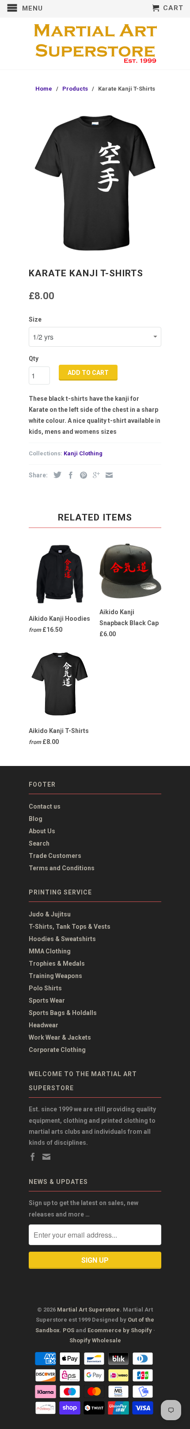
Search (39, 843)
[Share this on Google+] (94, 475)
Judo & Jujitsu (50, 914)
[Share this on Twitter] (55, 475)
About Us (42, 831)
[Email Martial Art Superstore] (46, 1157)
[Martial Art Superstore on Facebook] (33, 1157)
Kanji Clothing (83, 453)
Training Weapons (55, 975)
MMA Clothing (50, 951)
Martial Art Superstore (88, 1309)
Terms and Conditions (62, 868)
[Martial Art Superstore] (95, 43)
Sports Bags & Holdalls (63, 1012)
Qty (33, 358)
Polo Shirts (45, 988)
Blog (35, 818)
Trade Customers (55, 855)
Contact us (45, 806)
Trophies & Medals (57, 963)
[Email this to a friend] (107, 475)
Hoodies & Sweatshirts (62, 938)
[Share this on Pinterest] (81, 475)
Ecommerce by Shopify (119, 1330)
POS (68, 1330)
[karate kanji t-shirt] (95, 181)
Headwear (43, 1025)
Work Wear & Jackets (60, 1037)
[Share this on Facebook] (68, 475)
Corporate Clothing (57, 1049)
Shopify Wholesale (95, 1340)
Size (35, 319)
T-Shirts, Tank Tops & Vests (69, 926)
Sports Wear (47, 1000)
